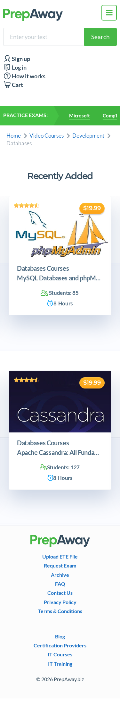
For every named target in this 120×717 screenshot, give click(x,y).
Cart (17, 84)
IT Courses (60, 654)
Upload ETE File (60, 556)
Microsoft (79, 115)
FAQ (60, 584)
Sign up (20, 58)
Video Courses (46, 135)
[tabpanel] (60, 255)
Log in (19, 67)
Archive (60, 575)
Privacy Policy (60, 602)
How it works (28, 76)
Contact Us (60, 593)
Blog (60, 636)
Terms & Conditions (60, 611)
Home (13, 135)
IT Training (60, 664)
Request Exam (60, 565)
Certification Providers (60, 645)
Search (100, 36)
